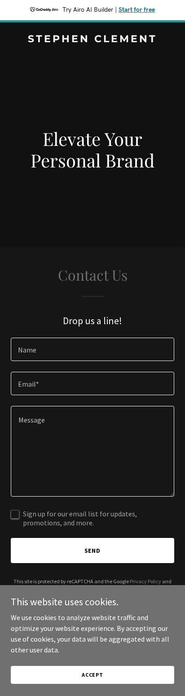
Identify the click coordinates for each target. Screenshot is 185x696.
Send (92, 550)
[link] (92, 39)
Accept (92, 674)
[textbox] (92, 349)
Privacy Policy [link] (145, 581)
